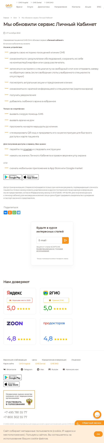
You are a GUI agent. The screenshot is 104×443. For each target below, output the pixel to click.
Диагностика (44, 7)
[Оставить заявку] (65, 240)
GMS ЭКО (49, 3)
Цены (34, 360)
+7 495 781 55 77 (15, 412)
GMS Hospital (23, 3)
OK (98, 434)
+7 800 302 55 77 (15, 417)
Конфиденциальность (45, 249)
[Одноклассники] (10, 212)
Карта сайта (8, 363)
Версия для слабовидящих (15, 360)
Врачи (19, 7)
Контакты (76, 7)
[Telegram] (18, 212)
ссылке (27, 149)
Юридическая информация (54, 360)
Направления (60, 7)
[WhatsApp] (14, 212)
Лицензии (75, 360)
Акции (88, 7)
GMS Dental (37, 3)
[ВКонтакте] (5, 212)
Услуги (30, 7)
